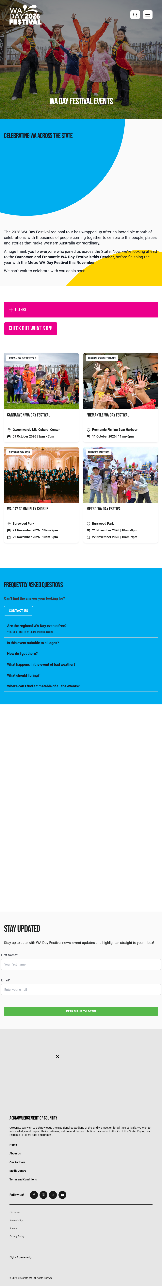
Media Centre (17, 1170)
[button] (148, 14)
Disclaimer (15, 1212)
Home (13, 1144)
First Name (9, 955)
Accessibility (16, 1220)
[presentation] (81, 743)
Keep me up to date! (81, 1011)
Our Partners (17, 1162)
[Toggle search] (135, 14)
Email (5, 980)
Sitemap (13, 1228)
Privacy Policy (16, 1236)
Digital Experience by (20, 1257)
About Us (15, 1153)
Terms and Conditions (23, 1179)
